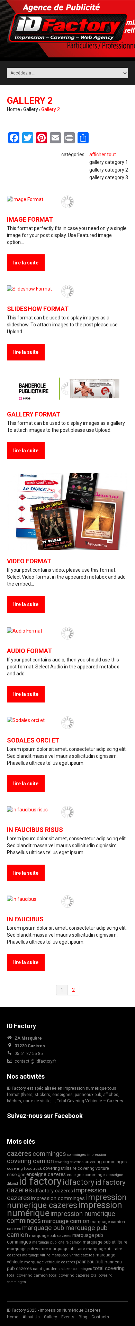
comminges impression (86, 1154)
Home (13, 109)
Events (67, 1317)
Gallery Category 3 (108, 177)
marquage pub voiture (27, 1248)
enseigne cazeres (46, 1174)
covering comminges (105, 1161)
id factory (40, 1181)
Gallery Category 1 (108, 162)
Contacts (100, 1317)
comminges (49, 1154)
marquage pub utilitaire (105, 1242)
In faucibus (25, 919)
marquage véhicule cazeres (49, 1262)
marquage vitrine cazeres (73, 1255)
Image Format (30, 219)
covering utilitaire (59, 1168)
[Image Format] (67, 199)
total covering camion (27, 1275)
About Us (31, 1317)
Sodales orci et (33, 740)
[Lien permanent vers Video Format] (67, 511)
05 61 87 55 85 (29, 1053)
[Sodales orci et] (67, 720)
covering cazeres (69, 1162)
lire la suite (25, 262)
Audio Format (29, 650)
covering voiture (93, 1168)
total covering (109, 1268)
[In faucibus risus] (67, 809)
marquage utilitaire (67, 1248)
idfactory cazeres (53, 1191)
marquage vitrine (36, 1255)
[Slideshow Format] (67, 288)
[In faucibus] (67, 899)
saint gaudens (46, 1268)
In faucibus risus (35, 829)
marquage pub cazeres (50, 1235)
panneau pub (90, 1261)
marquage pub (43, 1228)
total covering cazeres (69, 1275)
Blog (83, 1317)
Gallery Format (33, 414)
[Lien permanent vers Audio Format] (67, 630)
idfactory (78, 1181)
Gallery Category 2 (108, 170)
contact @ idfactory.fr (35, 1061)
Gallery (30, 109)
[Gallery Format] (67, 388)
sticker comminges (76, 1269)
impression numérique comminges (61, 1217)
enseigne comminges (87, 1174)
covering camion (30, 1161)
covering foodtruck (24, 1168)
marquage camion (65, 1221)
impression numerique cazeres (67, 1201)
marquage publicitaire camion (57, 1242)
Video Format (29, 561)
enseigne (16, 1174)
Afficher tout (102, 154)
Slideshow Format (38, 308)
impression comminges (58, 1198)
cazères (19, 1153)
